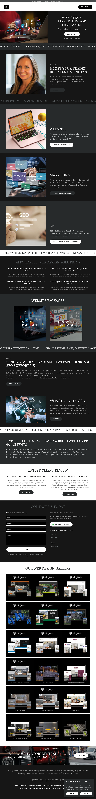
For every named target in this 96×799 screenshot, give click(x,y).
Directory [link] (46, 785)
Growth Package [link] (35, 785)
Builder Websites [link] (42, 788)
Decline (72, 793)
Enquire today (72, 34)
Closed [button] (56, 546)
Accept (86, 793)
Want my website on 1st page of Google (65, 241)
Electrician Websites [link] (27, 788)
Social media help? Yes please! (62, 193)
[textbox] (26, 518)
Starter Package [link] (21, 785)
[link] (6, 7)
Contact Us (81, 755)
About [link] (47, 7)
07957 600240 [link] (74, 39)
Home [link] (41, 7)
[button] (54, 7)
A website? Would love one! (61, 145)
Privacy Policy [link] (35, 554)
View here (56, 418)
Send (26, 549)
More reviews (26, 492)
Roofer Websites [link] (55, 788)
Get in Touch (85, 7)
